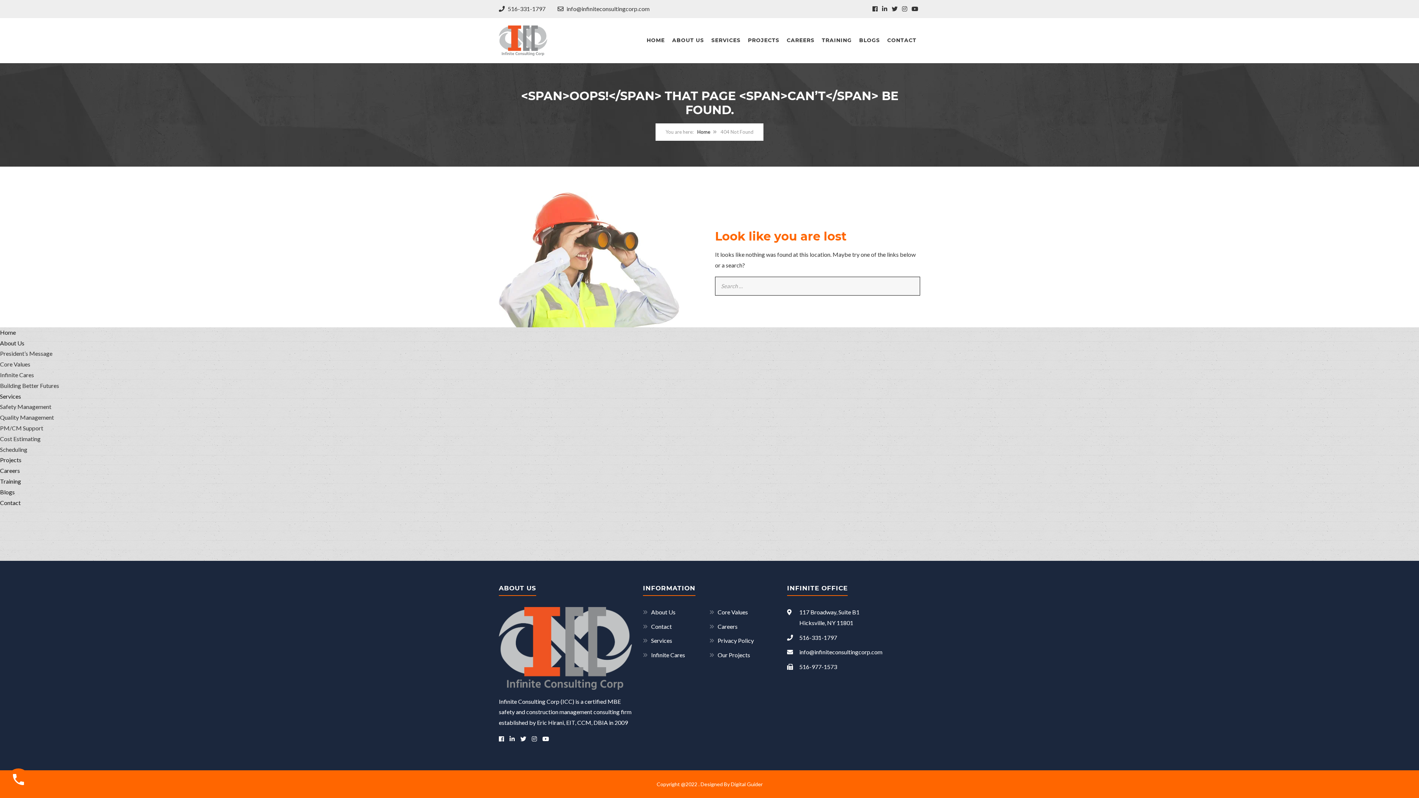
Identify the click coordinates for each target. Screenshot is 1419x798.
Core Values (733, 611)
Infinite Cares (668, 654)
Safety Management (25, 406)
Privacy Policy (736, 640)
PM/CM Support (21, 428)
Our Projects (734, 654)
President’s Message (26, 353)
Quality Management (27, 417)
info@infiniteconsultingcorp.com (607, 8)
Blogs (869, 40)
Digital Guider (747, 784)
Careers (800, 40)
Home (656, 40)
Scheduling (13, 449)
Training (837, 40)
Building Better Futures (29, 385)
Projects (763, 40)
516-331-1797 (526, 8)
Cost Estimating (20, 438)
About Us (688, 40)
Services (726, 40)
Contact (901, 40)
